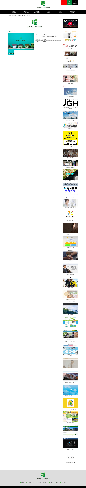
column (57, 482)
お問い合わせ (75, 3)
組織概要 (22, 482)
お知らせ (51, 482)
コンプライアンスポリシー (43, 482)
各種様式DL (69, 3)
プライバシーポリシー (31, 482)
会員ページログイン (64, 3)
